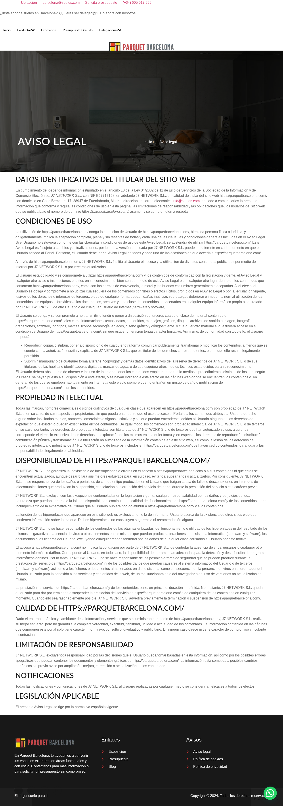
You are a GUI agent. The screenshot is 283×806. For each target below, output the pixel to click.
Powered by (266, 799)
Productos (24, 30)
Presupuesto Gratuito (78, 30)
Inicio (7, 30)
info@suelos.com (186, 201)
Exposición (48, 30)
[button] (270, 793)
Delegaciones (108, 30)
